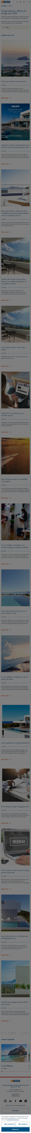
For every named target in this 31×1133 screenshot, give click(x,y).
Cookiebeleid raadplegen (13, 1119)
